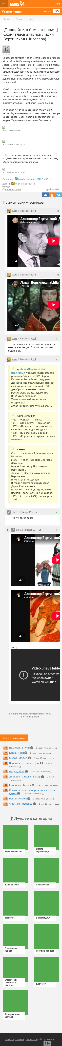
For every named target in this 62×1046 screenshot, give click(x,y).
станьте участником (33, 713)
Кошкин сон (16, 752)
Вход (57, 3)
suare (18, 184)
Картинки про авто (45, 950)
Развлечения (12, 11)
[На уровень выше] (8, 530)
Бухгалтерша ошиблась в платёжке (11, 982)
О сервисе (19, 1039)
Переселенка (42, 884)
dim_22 (15, 512)
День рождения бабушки (13, 1015)
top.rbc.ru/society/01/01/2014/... (35, 178)
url (34, 210)
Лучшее (8, 19)
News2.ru (9, 1039)
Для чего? (41, 984)
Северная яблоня (20, 784)
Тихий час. (10, 917)
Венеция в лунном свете (24, 762)
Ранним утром (18, 798)
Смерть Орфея (18, 757)
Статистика (31, 1039)
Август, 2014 (16, 771)
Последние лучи (19, 747)
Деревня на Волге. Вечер (25, 776)
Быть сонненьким (13, 851)
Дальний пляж (12, 884)
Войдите (13, 713)
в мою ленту (47, 11)
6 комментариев (13, 189)
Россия (7, 186)
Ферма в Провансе (20, 803)
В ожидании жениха (11, 949)
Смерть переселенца (42, 850)
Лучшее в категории (32, 818)
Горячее (20, 19)
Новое (31, 19)
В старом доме (43, 917)
